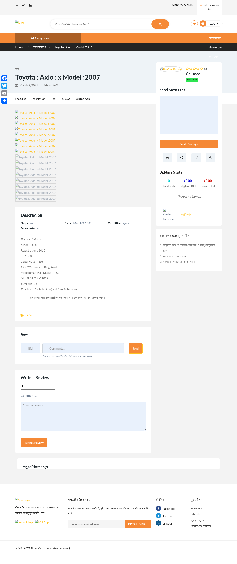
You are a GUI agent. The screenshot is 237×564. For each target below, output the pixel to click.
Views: (51, 85)
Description (37, 98)
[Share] (4, 100)
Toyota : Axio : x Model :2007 (73, 47)
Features (20, 98)
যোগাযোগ (213, 56)
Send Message (189, 144)
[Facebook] (4, 78)
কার (17, 69)
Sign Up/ (177, 4)
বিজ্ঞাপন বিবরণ (39, 47)
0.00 (188, 181)
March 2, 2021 (28, 85)
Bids (52, 98)
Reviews (65, 98)
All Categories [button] (40, 38)
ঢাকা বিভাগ (186, 214)
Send (136, 348)
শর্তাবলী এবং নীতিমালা (201, 526)
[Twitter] (4, 85)
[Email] (4, 93)
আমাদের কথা (215, 38)
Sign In (188, 4)
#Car (30, 315)
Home (19, 47)
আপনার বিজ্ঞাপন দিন (211, 7)
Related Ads (82, 98)
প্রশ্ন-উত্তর (197, 520)
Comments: (30, 395)
